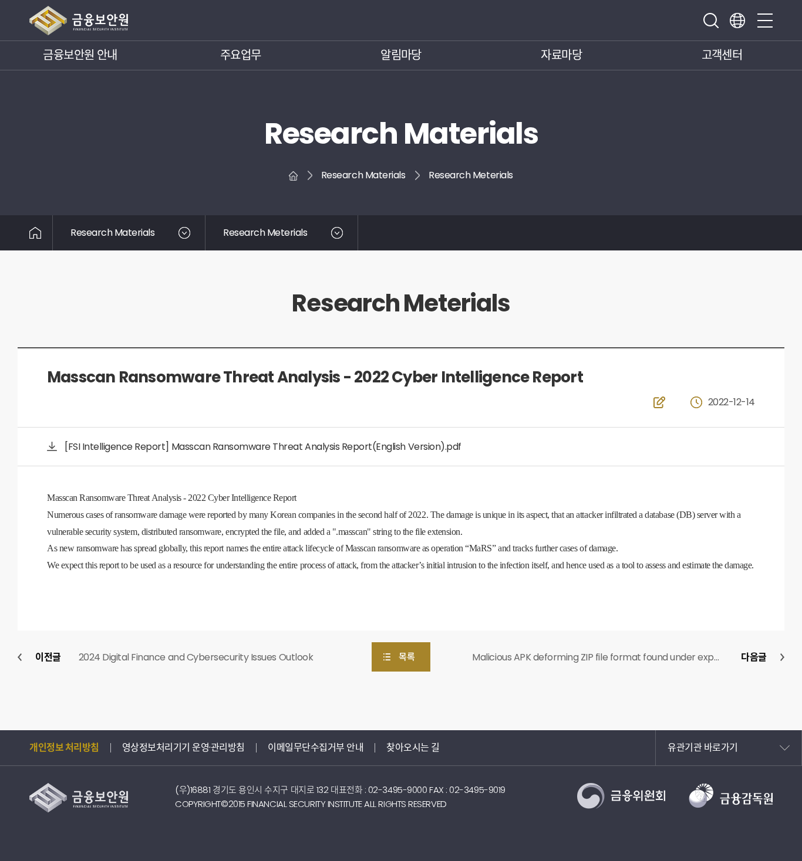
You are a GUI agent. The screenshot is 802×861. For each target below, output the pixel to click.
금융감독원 (731, 796)
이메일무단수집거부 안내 (315, 747)
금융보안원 (78, 20)
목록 (407, 656)
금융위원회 (621, 796)
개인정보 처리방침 (64, 747)
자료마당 (561, 55)
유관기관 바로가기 (703, 747)
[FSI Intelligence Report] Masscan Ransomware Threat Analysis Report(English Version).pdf (263, 446)
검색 (711, 20)
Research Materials (112, 232)
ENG (737, 20)
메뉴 (765, 20)
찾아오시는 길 (413, 747)
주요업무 (240, 55)
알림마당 (401, 55)
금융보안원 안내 (80, 55)
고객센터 (722, 55)
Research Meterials (265, 232)
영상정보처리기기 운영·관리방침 (183, 747)
